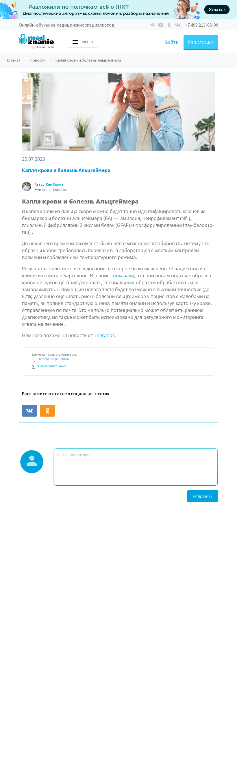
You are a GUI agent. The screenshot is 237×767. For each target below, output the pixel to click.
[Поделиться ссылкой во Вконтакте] (29, 411)
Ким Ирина (54, 184)
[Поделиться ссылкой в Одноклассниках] (47, 411)
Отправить (202, 496)
